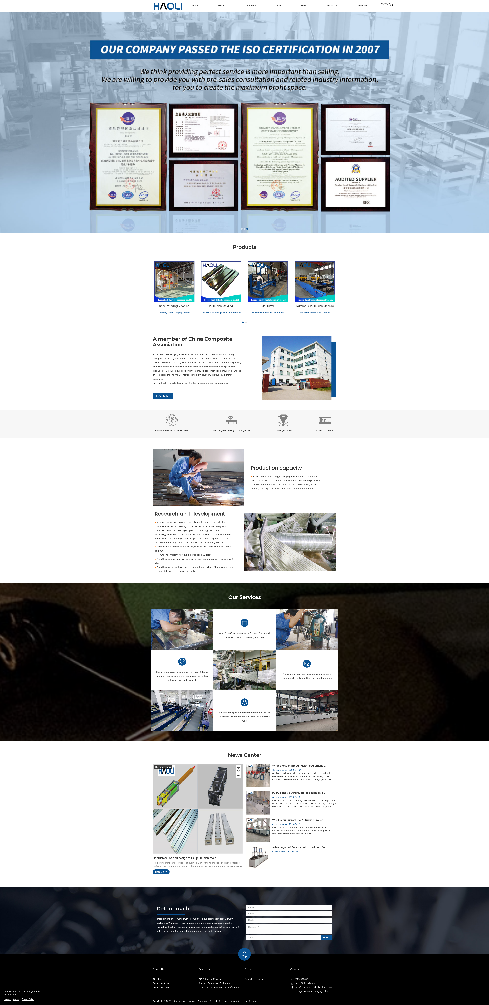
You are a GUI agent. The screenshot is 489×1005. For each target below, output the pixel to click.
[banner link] (244, 122)
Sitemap (242, 1001)
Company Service (162, 983)
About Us (158, 969)
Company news (163, 767)
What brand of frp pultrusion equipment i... (299, 766)
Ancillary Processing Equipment (215, 983)
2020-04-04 (295, 770)
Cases (248, 969)
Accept (7, 999)
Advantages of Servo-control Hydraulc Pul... (300, 847)
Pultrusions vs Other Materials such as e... (298, 793)
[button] (242, 229)
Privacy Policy (28, 999)
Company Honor (161, 987)
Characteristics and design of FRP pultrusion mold (184, 858)
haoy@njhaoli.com (305, 983)
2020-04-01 (295, 797)
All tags (252, 1001)
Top (244, 956)
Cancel (16, 999)
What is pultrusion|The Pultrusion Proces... (298, 820)
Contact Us (297, 969)
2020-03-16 (293, 851)
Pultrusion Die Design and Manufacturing (219, 987)
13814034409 (301, 979)
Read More (160, 872)
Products (204, 969)
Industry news (278, 851)
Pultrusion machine (254, 979)
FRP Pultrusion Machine (210, 979)
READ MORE (162, 396)
